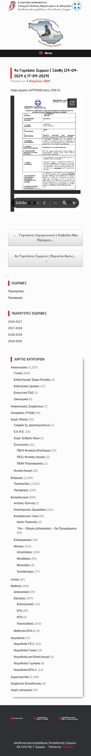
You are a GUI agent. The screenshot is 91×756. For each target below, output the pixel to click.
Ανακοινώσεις (19, 367)
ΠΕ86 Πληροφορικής (30, 463)
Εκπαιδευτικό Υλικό (26, 516)
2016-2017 (15, 321)
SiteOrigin (68, 747)
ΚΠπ (20, 617)
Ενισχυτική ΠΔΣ (24, 392)
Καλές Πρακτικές (27, 522)
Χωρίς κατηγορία (21, 690)
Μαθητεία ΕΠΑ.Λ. (24, 631)
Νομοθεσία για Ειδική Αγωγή (31, 657)
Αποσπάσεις (24, 552)
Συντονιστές (21, 444)
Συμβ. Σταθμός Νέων (27, 438)
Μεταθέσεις (24, 558)
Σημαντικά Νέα (20, 677)
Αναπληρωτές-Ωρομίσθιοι (30, 509)
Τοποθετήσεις (25, 571)
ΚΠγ (19, 610)
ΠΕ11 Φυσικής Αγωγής (31, 457)
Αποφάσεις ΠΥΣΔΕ (23, 413)
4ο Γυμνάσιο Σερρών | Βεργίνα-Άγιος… (45, 258)
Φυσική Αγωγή (23, 470)
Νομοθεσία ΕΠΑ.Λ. (25, 670)
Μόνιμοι (19, 546)
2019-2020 (15, 341)
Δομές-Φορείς (19, 419)
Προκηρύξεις (16, 291)
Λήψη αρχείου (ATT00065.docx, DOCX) (35, 90)
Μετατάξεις (23, 565)
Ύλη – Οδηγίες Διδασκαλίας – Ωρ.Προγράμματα (47, 528)
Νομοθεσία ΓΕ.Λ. (24, 644)
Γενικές (18, 373)
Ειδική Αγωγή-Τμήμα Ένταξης (32, 379)
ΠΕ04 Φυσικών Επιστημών (34, 450)
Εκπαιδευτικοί (19, 497)
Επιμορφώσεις (23, 540)
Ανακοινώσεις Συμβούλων (27, 406)
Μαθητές (16, 586)
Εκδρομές (17, 478)
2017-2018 (15, 328)
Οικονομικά (21, 399)
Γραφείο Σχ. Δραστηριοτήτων (32, 425)
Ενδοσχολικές (25, 604)
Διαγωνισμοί (21, 592)
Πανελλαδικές (25, 623)
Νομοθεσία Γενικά (25, 650)
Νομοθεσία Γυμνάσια (27, 663)
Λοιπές (15, 579)
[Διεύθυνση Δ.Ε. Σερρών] (45, 6)
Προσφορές (15, 297)
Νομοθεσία (17, 638)
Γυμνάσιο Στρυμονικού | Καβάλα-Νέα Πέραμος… (45, 237)
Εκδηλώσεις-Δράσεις (27, 386)
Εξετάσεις (20, 598)
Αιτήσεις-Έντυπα (24, 503)
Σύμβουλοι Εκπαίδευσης (26, 683)
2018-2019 (15, 334)
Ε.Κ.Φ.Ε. (19, 431)
